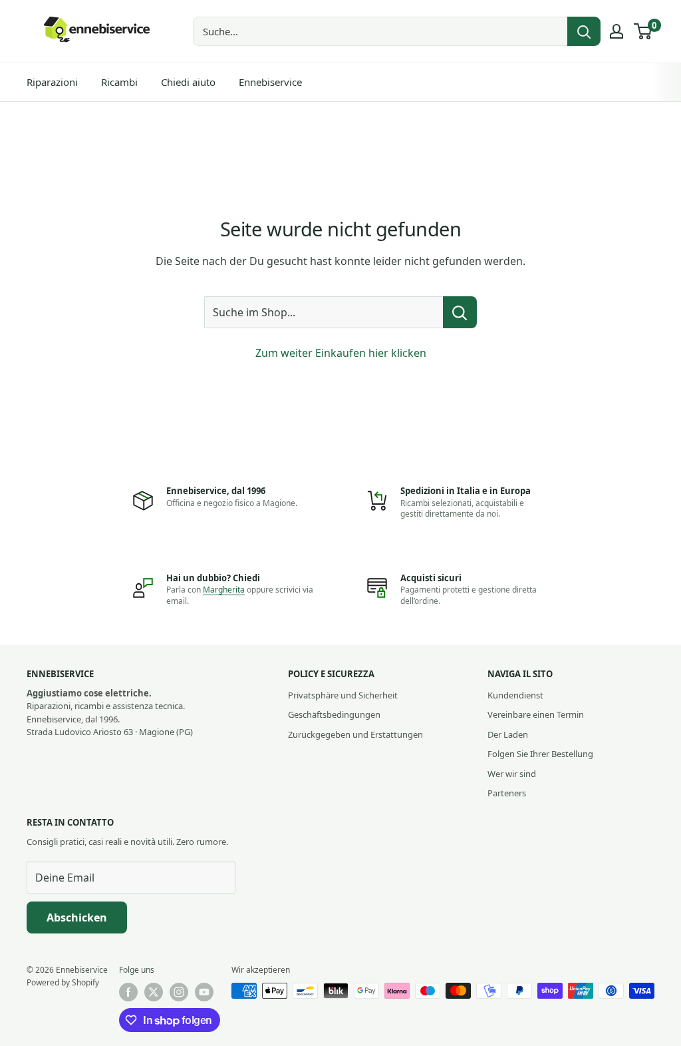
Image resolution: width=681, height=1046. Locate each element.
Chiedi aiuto (188, 82)
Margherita (224, 589)
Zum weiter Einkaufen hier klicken (340, 353)
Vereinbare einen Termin (535, 714)
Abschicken (77, 917)
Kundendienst (515, 695)
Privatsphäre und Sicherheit (343, 695)
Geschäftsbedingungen (334, 714)
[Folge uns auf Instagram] (179, 992)
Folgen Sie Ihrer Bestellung (540, 754)
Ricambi (119, 82)
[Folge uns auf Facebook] (128, 992)
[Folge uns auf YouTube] (204, 992)
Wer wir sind (511, 774)
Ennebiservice (270, 82)
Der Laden (507, 734)
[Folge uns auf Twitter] (153, 992)
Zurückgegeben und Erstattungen (355, 734)
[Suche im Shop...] (460, 312)
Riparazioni (52, 82)
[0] (643, 31)
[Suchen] (584, 31)
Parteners (506, 793)
